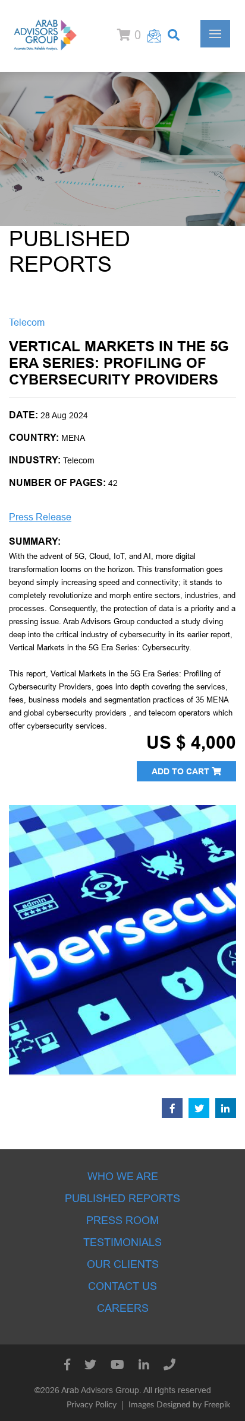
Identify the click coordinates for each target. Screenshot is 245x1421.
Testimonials (122, 1242)
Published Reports (122, 1198)
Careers (123, 1308)
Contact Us (122, 1286)
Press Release (40, 517)
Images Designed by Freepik (179, 1405)
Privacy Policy (92, 1405)
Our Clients (123, 1264)
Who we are (122, 1176)
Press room (122, 1220)
